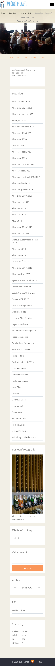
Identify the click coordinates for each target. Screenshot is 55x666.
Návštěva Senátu (19, 368)
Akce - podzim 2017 (21, 274)
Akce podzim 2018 (20, 233)
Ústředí (15, 538)
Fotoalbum (13, 13)
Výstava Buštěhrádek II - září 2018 (25, 241)
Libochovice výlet (20, 374)
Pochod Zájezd (18, 424)
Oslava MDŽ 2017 (20, 299)
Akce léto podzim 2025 (22, 114)
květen (25, 587)
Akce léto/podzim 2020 (23, 189)
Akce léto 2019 (19, 208)
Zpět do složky (29, 57)
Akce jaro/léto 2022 (21, 170)
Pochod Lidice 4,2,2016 (23, 362)
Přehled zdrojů (18, 610)
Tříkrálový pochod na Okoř (24, 437)
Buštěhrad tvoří (19, 418)
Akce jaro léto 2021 (21, 183)
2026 (31, 587)
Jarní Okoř (16, 387)
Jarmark (15, 393)
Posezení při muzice (21, 349)
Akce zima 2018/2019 (22, 227)
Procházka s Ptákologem (23, 343)
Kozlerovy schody (20, 381)
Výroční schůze (19, 311)
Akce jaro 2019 (19, 214)
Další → (44, 57)
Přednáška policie (20, 336)
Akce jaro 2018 (26, 13)
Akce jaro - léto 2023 (21, 151)
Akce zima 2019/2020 (22, 195)
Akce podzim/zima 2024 (23, 126)
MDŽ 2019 (17, 221)
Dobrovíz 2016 (19, 399)
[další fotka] (51, 38)
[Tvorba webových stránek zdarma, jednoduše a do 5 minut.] (32, 661)
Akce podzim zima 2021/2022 (26, 177)
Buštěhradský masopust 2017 (26, 330)
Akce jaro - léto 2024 (21, 133)
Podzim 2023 (18, 145)
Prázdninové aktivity (21, 286)
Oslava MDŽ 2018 (20, 261)
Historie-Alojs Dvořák (22, 318)
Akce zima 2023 (19, 158)
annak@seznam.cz (20, 75)
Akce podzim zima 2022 (23, 164)
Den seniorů (17, 406)
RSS (40, 662)
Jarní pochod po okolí (22, 305)
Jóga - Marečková (20, 324)
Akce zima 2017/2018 (22, 267)
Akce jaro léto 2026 (21, 101)
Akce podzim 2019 (20, 202)
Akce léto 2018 (19, 249)
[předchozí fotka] (4, 38)
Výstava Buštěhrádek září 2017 (26, 280)
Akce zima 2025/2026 (22, 107)
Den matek (17, 412)
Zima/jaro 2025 (19, 120)
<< (16, 587)
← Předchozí (13, 57)
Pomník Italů (18, 355)
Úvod (3, 13)
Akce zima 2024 (19, 139)
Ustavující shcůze (20, 431)
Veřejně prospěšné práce (23, 293)
